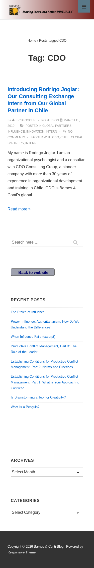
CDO (55, 137)
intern (51, 131)
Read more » (19, 209)
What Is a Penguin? (25, 407)
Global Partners (56, 126)
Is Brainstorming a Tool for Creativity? (38, 397)
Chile (64, 137)
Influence (16, 131)
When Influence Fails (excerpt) (33, 336)
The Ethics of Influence (28, 312)
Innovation (35, 131)
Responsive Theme (22, 552)
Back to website (33, 272)
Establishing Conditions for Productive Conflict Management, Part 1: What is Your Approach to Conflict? (45, 382)
